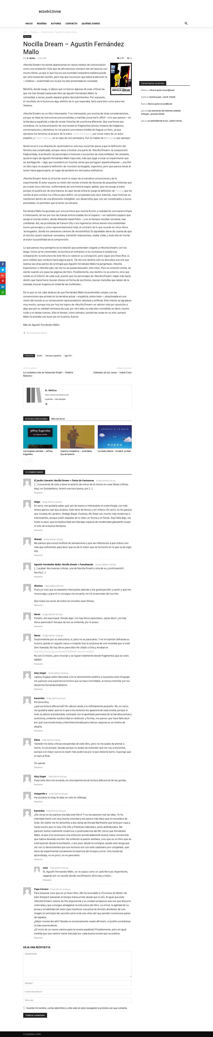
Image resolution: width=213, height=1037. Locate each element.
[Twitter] (47, 404)
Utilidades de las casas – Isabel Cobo (112, 372)
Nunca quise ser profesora (162, 90)
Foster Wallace (43, 137)
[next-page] (30, 460)
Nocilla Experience (37, 332)
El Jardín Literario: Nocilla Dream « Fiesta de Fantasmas (64, 480)
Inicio (29, 23)
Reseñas (42, 23)
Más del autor (58, 419)
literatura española (53, 355)
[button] (186, 23)
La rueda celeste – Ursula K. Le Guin (114, 451)
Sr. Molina (31, 58)
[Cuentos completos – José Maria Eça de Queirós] (77, 437)
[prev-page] (25, 460)
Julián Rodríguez (82, 133)
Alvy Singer (40, 672)
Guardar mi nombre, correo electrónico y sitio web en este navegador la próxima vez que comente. (77, 1008)
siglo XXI (68, 355)
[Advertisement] (133, 11)
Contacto (71, 23)
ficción (39, 355)
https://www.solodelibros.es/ (57, 395)
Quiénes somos (91, 23)
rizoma (119, 190)
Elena (37, 739)
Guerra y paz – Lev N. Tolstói (162, 97)
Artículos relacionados (36, 419)
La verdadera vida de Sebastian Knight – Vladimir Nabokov (48, 374)
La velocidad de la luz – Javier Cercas (165, 120)
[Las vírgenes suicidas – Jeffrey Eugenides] (40, 437)
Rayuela (109, 137)
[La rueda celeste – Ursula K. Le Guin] (115, 437)
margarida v (40, 793)
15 (131, 58)
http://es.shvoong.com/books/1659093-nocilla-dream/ (64, 651)
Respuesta (38, 493)
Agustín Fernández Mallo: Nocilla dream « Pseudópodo (63, 564)
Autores (56, 23)
